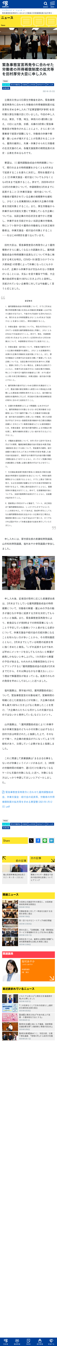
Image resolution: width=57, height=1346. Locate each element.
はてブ (51, 840)
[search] (45, 4)
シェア (38, 840)
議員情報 (17, 1344)
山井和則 (32, 84)
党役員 (5, 1344)
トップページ (7, 10)
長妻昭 (24, 84)
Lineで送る (45, 840)
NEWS (28, 1344)
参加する (51, 1344)
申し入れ (50, 84)
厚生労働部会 (15, 84)
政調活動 (6, 88)
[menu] (52, 4)
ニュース (19, 10)
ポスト (31, 840)
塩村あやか (41, 84)
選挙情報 (40, 1344)
